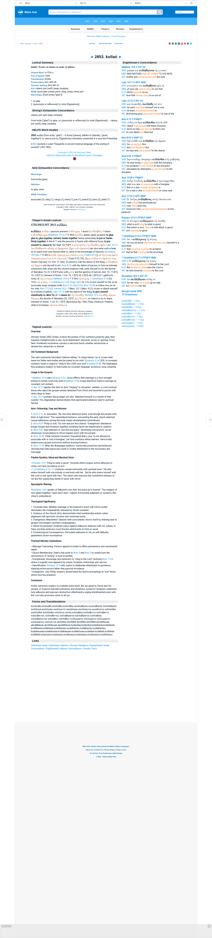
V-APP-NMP (139, 196)
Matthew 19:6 (71, 381)
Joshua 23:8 (94, 363)
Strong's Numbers (79, 645)
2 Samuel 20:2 (59, 288)
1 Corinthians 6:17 (58, 282)
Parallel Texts (90, 648)
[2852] (3, 426)
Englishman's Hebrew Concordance (63, 648)
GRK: (124, 70)
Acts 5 (77, 552)
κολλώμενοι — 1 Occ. (132, 323)
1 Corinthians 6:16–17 (43, 469)
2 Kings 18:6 (74, 282)
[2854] (208, 426)
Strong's (28, 43)
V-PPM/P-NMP (143, 217)
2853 (34, 144)
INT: (124, 77)
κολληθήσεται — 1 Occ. (133, 310)
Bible (22, 43)
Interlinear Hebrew (58, 645)
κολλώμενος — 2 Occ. (133, 326)
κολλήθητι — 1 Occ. (131, 313)
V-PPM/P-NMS (148, 236)
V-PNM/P (137, 119)
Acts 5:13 (67, 285)
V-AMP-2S (137, 137)
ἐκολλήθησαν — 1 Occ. (133, 304)
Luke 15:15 (58, 291)
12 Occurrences (129, 294)
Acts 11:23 (107, 559)
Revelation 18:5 (39, 489)
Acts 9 (88, 552)
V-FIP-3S (140, 67)
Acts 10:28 (89, 285)
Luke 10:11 (111, 245)
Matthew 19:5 (56, 235)
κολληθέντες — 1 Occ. (133, 319)
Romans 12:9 (91, 295)
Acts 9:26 (78, 285)
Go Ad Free (6, 926)
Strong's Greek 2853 (132, 291)
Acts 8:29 (66, 265)
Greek (35, 43)
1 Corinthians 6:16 (99, 278)
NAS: (124, 73)
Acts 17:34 (45, 288)
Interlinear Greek (39, 645)
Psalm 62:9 (90, 255)
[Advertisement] (106, 704)
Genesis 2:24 (92, 360)
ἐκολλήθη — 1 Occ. (131, 300)
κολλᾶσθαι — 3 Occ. (132, 307)
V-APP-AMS (139, 82)
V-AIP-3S (138, 100)
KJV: (124, 92)
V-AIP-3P (143, 276)
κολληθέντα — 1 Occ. (132, 316)
